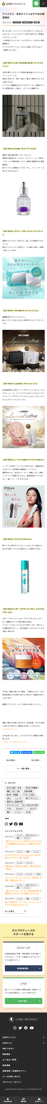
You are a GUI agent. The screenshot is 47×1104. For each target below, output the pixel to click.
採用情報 (6, 1065)
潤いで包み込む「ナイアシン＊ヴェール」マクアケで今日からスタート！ (23, 903)
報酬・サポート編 (13, 791)
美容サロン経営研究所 (15, 801)
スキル (9, 808)
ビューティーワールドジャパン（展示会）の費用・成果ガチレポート (23, 878)
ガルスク (33, 808)
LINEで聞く (23, 1001)
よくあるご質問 (9, 1059)
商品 (36, 22)
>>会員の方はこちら (10, 729)
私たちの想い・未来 (14, 788)
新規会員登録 (22, 968)
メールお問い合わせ (11, 1076)
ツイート (16, 752)
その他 (28, 812)
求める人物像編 (31, 788)
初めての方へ (8, 1048)
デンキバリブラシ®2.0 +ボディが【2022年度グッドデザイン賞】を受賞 (23, 856)
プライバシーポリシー (12, 1082)
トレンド (17, 812)
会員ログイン (39, 1101)
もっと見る (9, 911)
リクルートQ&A (28, 794)
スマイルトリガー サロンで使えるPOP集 (22, 805)
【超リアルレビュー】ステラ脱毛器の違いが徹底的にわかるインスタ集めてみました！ (23, 892)
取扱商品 (6, 1054)
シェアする (27, 752)
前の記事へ (11, 760)
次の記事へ (35, 760)
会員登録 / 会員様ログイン (14, 1071)
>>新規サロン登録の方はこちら (14, 742)
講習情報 (23, 1101)
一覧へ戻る (25, 768)
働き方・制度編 (12, 794)
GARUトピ (7, 1043)
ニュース (17, 22)
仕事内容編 (28, 791)
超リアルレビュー (32, 798)
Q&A (8, 798)
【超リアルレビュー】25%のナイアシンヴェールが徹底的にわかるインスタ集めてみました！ (23, 844)
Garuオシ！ (27, 22)
